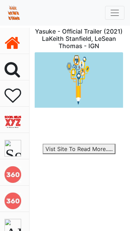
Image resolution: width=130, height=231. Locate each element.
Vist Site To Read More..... (79, 148)
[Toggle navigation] (114, 13)
